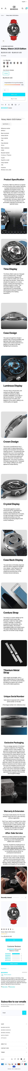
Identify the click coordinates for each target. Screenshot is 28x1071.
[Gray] (14, 63)
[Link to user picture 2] (11, 989)
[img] (4, 972)
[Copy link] (19, 104)
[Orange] (18, 63)
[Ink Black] (4, 63)
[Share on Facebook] (5, 104)
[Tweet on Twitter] (9, 104)
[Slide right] (25, 897)
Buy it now (14, 98)
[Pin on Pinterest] (12, 104)
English (23, 1)
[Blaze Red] (7, 63)
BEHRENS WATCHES (7, 46)
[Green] (4, 66)
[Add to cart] (14, 940)
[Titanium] (7, 66)
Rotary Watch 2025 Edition (8, 932)
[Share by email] (15, 105)
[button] (1, 8)
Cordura (6, 73)
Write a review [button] (14, 963)
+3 (12, 929)
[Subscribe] (24, 1013)
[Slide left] (22, 897)
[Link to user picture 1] (4, 989)
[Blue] (11, 63)
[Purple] (21, 63)
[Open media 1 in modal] (14, 30)
